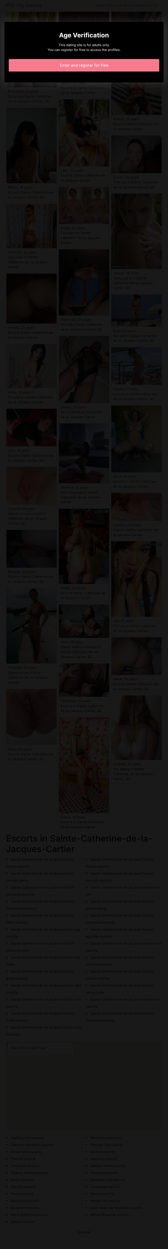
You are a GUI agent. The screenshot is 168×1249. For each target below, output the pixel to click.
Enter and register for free (84, 65)
